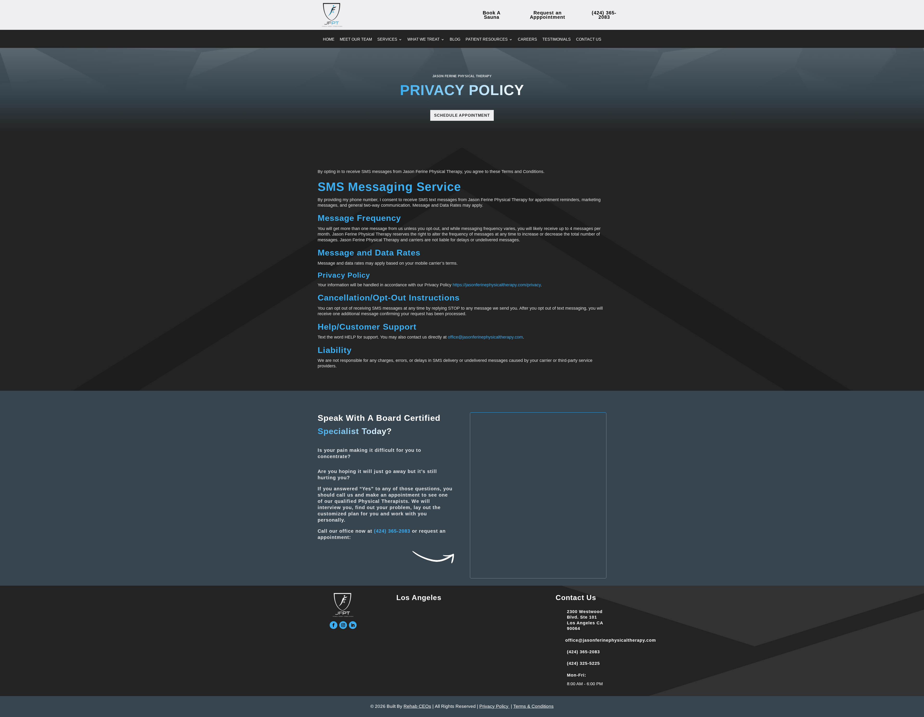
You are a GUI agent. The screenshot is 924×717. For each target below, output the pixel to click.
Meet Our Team (356, 39)
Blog (455, 39)
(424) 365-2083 (392, 531)
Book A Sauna (491, 15)
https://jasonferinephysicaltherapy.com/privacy (497, 284)
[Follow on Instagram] (343, 625)
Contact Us (588, 39)
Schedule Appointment (462, 115)
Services (387, 39)
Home (328, 39)
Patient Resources (487, 39)
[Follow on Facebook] (333, 625)
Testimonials (556, 39)
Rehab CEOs (417, 706)
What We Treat (423, 39)
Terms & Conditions (533, 706)
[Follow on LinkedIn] (353, 625)
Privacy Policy (494, 706)
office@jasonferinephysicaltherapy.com (485, 337)
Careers (527, 39)
